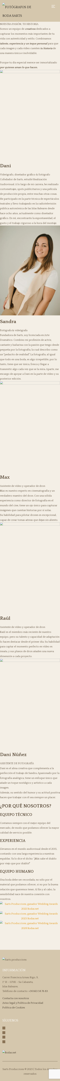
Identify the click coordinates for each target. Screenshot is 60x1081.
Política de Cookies (13, 1007)
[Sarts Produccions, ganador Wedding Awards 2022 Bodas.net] (30, 906)
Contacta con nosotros (15, 998)
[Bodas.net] (9, 1052)
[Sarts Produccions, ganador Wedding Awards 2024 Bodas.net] (30, 926)
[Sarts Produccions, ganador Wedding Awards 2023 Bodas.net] (30, 916)
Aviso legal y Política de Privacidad (22, 1003)
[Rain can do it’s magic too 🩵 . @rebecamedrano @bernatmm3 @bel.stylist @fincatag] (48, 940)
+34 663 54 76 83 (38, 991)
